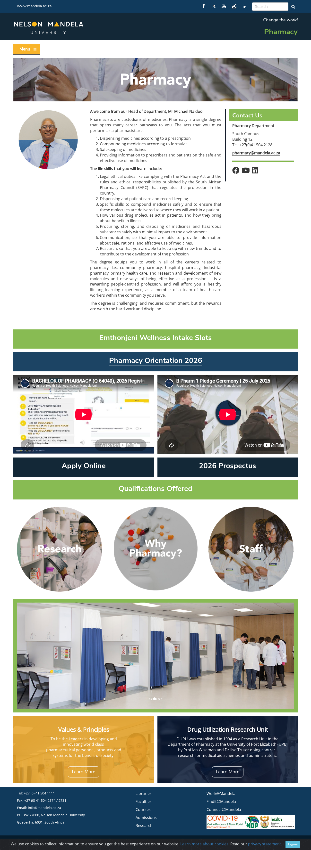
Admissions (146, 817)
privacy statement (264, 844)
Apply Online (84, 466)
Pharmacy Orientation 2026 (155, 361)
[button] (26, 656)
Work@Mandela (221, 793)
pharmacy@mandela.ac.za (256, 152)
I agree (293, 844)
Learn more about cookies (204, 844)
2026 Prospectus (227, 466)
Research (144, 825)
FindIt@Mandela (221, 801)
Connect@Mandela (224, 809)
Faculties (144, 801)
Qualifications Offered (155, 489)
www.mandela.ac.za (34, 6)
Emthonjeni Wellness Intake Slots (155, 338)
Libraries (144, 793)
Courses (143, 809)
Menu (24, 49)
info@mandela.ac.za (44, 807)
